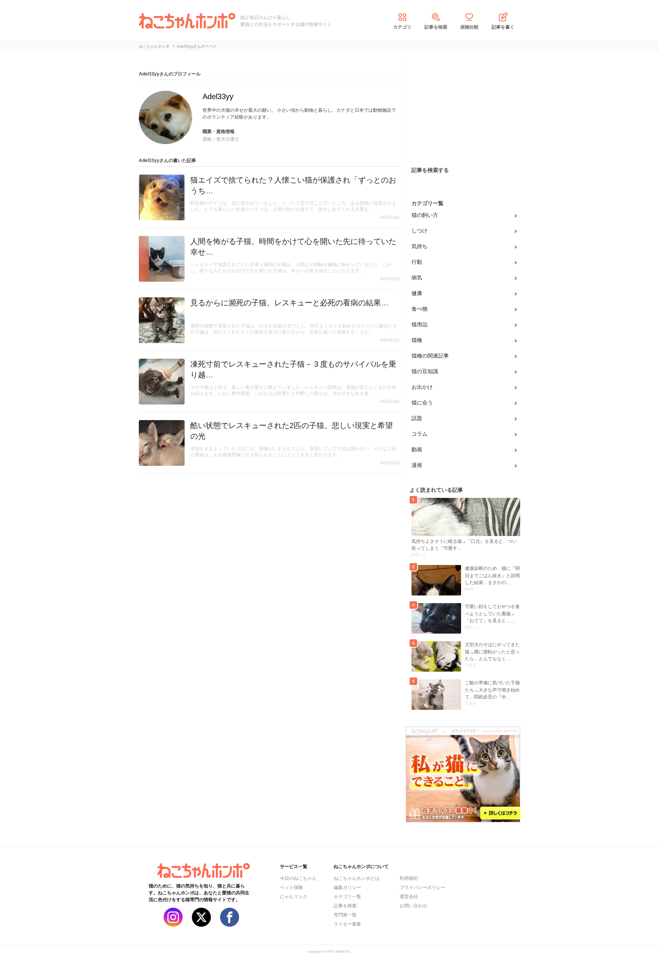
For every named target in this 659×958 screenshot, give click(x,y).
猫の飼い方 (424, 215)
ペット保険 (291, 887)
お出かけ (422, 387)
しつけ (419, 231)
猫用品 (419, 324)
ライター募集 (347, 924)
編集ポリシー (347, 887)
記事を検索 (435, 27)
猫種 (416, 340)
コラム (419, 434)
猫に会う (422, 403)
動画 (416, 449)
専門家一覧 (345, 915)
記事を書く (503, 27)
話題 (416, 418)
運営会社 (409, 896)
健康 (416, 293)
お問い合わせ (413, 905)
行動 (416, 262)
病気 (416, 277)
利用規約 (409, 878)
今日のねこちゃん (298, 878)
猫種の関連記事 (430, 356)
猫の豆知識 (424, 371)
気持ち (419, 246)
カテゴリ (402, 27)
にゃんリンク (293, 896)
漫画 (416, 465)
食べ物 (419, 309)
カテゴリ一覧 (347, 896)
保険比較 (469, 27)
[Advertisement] (463, 108)
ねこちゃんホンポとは (356, 878)
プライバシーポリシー (422, 887)
